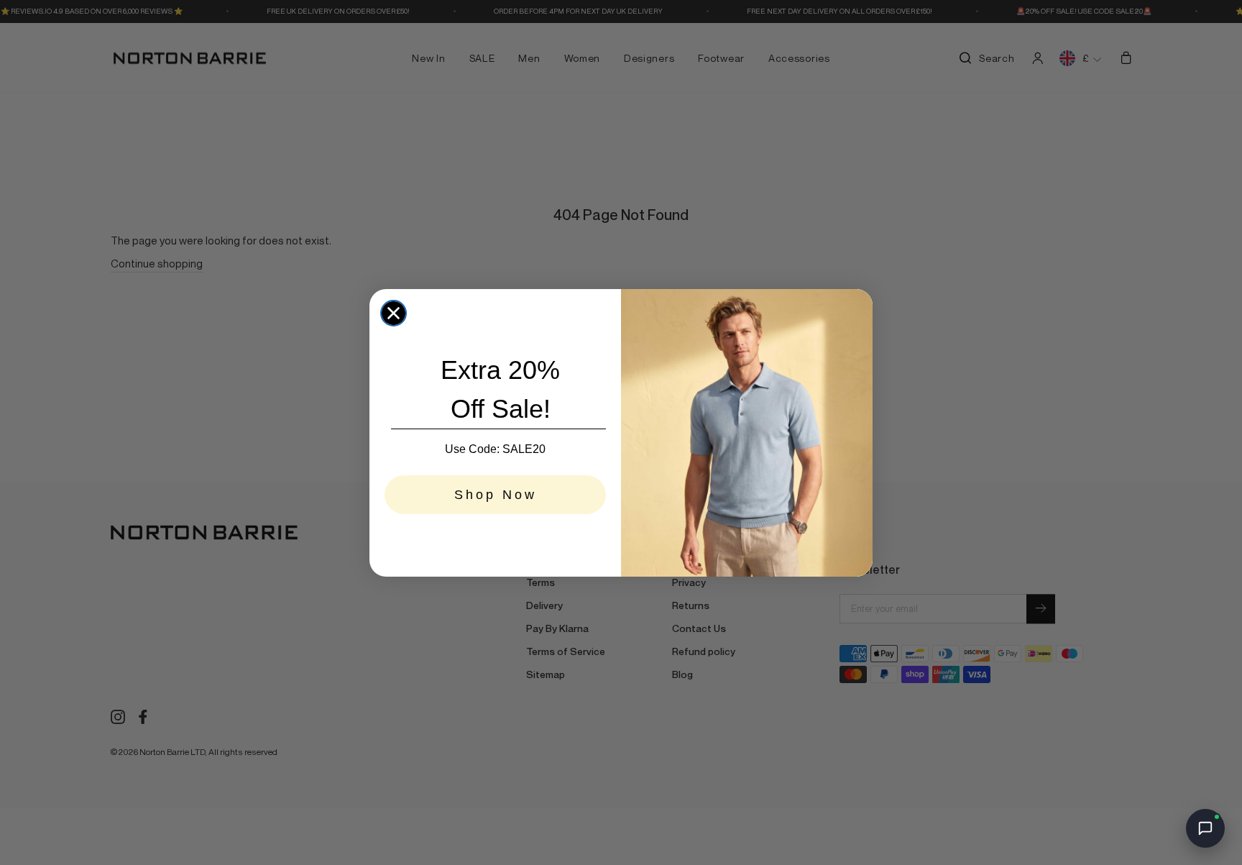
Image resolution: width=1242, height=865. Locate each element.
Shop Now (495, 495)
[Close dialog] (393, 313)
